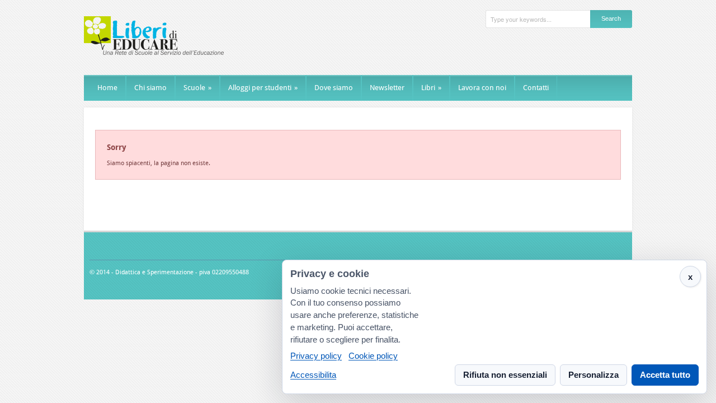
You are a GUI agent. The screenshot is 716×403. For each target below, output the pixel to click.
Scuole (197, 87)
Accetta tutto (665, 374)
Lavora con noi (482, 87)
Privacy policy (316, 356)
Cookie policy (373, 356)
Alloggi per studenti (263, 87)
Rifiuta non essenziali (505, 374)
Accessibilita (313, 374)
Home (107, 87)
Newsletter (387, 87)
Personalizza (593, 374)
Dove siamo (333, 87)
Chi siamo (150, 87)
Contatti (536, 87)
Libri (431, 87)
